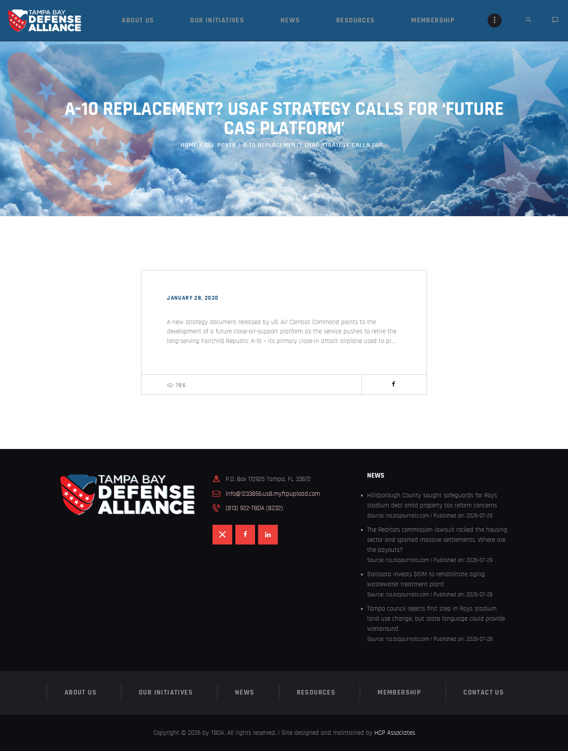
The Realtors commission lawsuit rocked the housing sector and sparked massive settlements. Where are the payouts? (437, 539)
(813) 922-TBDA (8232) (254, 508)
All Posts (219, 145)
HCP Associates (394, 732)
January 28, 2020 (192, 298)
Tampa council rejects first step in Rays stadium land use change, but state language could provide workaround (436, 618)
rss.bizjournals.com (407, 516)
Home (188, 145)
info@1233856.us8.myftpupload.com (273, 493)
